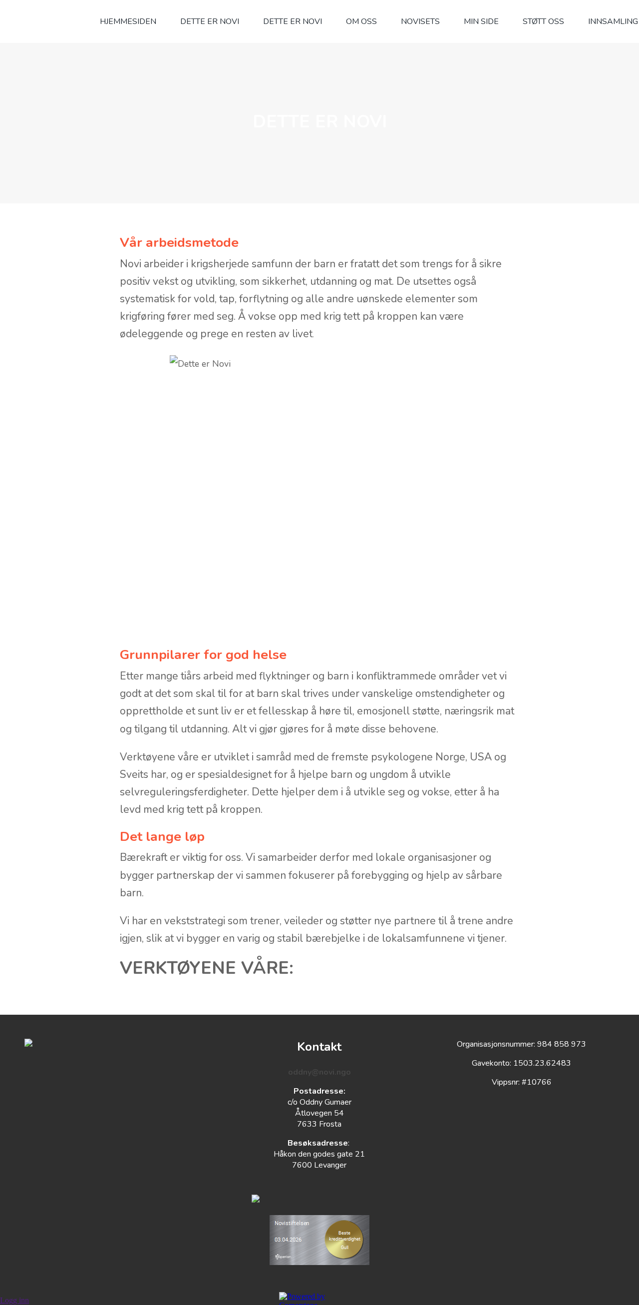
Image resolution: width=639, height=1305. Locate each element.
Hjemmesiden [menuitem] (128, 21)
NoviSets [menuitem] (420, 21)
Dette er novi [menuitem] (209, 21)
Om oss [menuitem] (361, 21)
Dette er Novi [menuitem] (292, 21)
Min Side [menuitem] (481, 21)
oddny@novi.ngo (319, 1072)
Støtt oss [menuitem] (543, 21)
